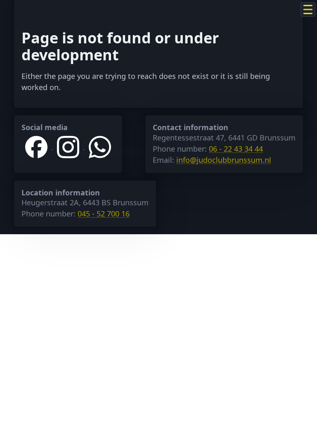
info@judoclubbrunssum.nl (223, 160)
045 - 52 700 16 (104, 214)
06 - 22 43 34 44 (236, 149)
